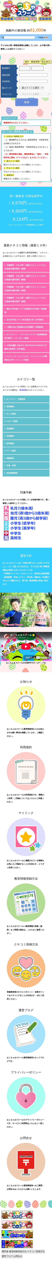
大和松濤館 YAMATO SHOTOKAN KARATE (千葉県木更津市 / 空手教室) (25, 347)
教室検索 (23, 390)
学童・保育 (11, 465)
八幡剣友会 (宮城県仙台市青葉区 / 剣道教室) (25, 327)
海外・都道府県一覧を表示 (37, 62)
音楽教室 (10, 406)
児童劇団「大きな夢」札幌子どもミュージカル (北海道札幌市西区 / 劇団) (25, 267)
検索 (26, 102)
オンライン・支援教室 (16, 399)
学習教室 (10, 436)
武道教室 (10, 428)
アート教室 (11, 451)
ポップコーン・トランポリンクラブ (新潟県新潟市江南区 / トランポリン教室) (25, 336)
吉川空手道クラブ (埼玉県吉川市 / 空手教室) (25, 320)
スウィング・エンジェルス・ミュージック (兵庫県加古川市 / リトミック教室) (25, 358)
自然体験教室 (12, 473)
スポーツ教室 (12, 421)
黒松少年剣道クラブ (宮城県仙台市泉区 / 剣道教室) (25, 310)
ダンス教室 (11, 414)
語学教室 (10, 443)
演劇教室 (10, 458)
